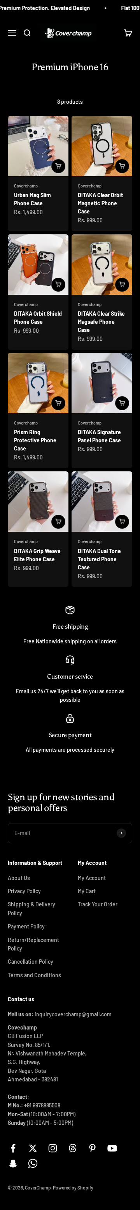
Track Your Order (97, 904)
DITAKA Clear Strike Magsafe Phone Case (101, 321)
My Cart (87, 891)
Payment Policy (26, 926)
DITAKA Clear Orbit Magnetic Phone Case (100, 203)
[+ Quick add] (58, 166)
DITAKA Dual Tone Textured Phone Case (99, 559)
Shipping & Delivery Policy (31, 908)
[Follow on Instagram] (52, 1148)
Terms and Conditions (34, 975)
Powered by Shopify (73, 1187)
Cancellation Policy (30, 961)
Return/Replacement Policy (33, 944)
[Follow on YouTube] (112, 1148)
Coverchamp (26, 185)
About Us (19, 878)
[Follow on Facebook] (13, 1148)
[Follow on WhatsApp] (33, 1163)
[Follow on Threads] (72, 1148)
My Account (92, 878)
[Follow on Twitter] (33, 1148)
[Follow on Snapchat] (13, 1163)
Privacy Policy (24, 891)
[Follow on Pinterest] (92, 1148)
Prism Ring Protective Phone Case (35, 440)
